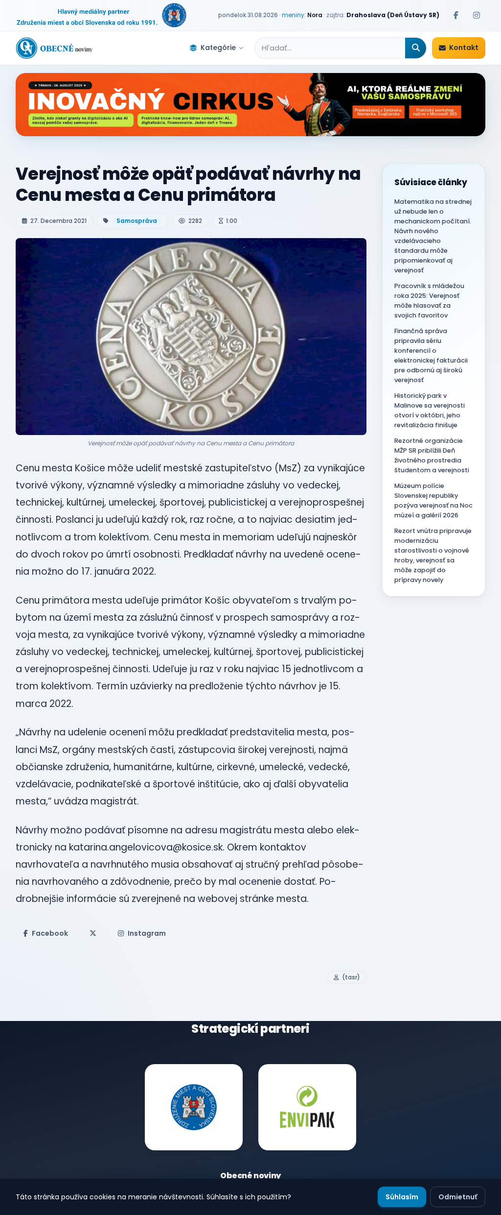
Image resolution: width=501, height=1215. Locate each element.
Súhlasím (402, 1197)
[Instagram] (476, 15)
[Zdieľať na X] (93, 933)
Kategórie (218, 47)
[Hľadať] (415, 48)
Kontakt (463, 47)
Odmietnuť (457, 1197)
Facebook (50, 933)
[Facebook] (456, 15)
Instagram (147, 933)
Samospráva (136, 221)
